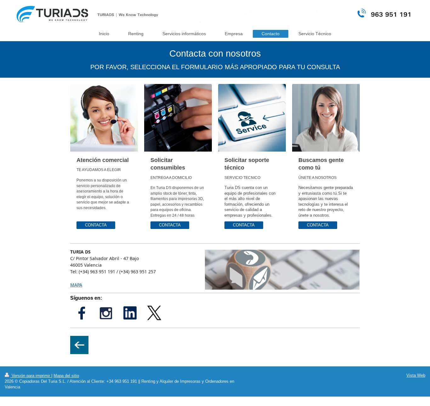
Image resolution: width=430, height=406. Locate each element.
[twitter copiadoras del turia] (154, 312)
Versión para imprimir (30, 375)
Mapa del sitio (66, 375)
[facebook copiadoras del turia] (81, 312)
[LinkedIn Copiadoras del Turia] (130, 313)
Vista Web (415, 375)
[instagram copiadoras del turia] (106, 313)
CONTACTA (96, 225)
